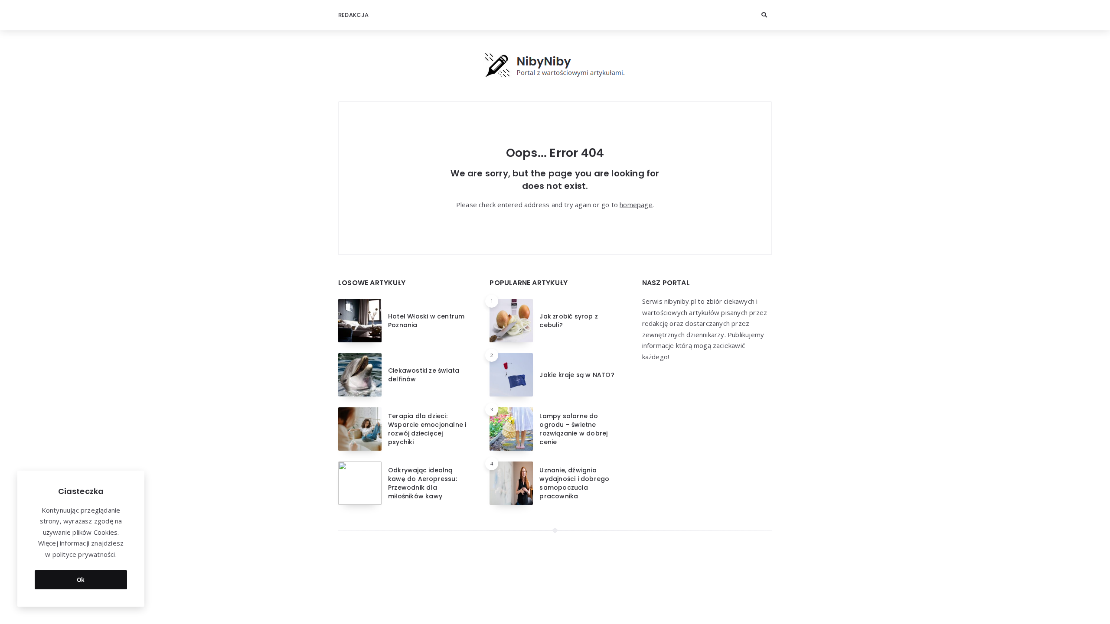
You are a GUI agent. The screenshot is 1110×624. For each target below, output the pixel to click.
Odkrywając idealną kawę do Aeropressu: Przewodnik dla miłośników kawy (422, 483)
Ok (81, 579)
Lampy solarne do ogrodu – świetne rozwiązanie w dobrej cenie (573, 429)
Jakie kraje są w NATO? (576, 374)
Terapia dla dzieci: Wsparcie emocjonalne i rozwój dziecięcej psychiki (427, 429)
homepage (636, 204)
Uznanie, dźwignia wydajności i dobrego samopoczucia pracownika (574, 483)
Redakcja (353, 15)
